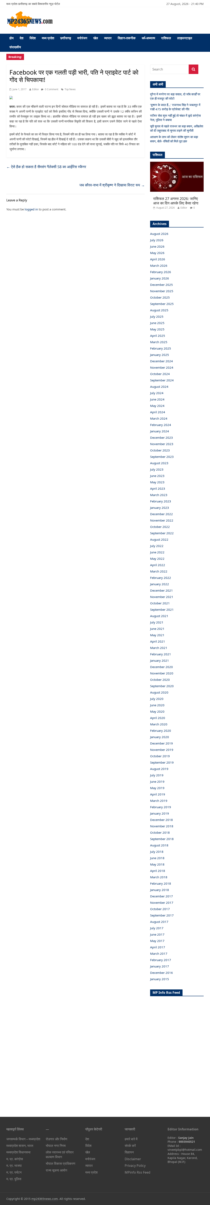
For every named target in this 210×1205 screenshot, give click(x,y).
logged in (31, 209)
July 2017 (156, 928)
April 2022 (157, 565)
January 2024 (159, 431)
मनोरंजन (82, 38)
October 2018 (160, 832)
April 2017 (157, 947)
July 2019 (156, 775)
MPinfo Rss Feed (137, 1172)
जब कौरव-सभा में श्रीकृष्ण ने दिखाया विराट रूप (112, 184)
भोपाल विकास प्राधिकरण (60, 1163)
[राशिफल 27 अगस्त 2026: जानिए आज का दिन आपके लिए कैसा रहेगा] (177, 164)
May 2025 (157, 329)
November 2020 (161, 673)
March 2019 (158, 801)
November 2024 (161, 367)
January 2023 (159, 508)
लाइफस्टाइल (184, 38)
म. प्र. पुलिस (13, 1179)
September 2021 (162, 609)
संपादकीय (15, 47)
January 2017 (159, 966)
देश (21, 38)
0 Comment (51, 89)
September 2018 (162, 839)
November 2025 (161, 291)
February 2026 (160, 272)
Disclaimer (133, 1159)
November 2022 (161, 520)
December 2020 (161, 667)
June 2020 (157, 705)
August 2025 (159, 310)
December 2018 (161, 820)
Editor (35, 89)
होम (11, 38)
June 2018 (157, 858)
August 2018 (159, 845)
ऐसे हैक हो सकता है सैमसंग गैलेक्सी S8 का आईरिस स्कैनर (46, 166)
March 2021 (158, 648)
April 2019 (157, 794)
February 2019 (160, 807)
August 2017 (159, 922)
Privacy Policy (135, 1165)
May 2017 (157, 941)
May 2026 (157, 253)
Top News (70, 89)
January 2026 (159, 278)
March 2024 (158, 418)
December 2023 (161, 437)
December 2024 (161, 361)
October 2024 (160, 374)
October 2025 (160, 297)
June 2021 (157, 629)
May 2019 (157, 788)
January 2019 (159, 813)
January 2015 (159, 979)
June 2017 (157, 934)
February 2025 (160, 348)
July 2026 (156, 240)
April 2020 (157, 718)
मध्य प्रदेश (48, 38)
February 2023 (160, 501)
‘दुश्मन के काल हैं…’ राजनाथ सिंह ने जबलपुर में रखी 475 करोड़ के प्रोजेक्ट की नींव (175, 107)
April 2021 (157, 641)
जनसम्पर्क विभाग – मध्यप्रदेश (23, 1139)
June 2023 (157, 476)
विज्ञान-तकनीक (127, 38)
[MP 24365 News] (30, 12)
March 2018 (158, 877)
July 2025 (156, 316)
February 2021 (160, 654)
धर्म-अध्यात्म (148, 38)
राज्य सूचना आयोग (56, 1170)
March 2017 (158, 953)
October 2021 (160, 603)
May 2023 (157, 482)
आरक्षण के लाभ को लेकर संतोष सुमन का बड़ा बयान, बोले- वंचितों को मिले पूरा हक (174, 139)
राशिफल (166, 38)
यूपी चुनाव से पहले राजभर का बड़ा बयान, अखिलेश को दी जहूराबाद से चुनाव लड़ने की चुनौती (176, 128)
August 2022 (159, 539)
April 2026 (157, 259)
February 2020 (160, 730)
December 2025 (161, 285)
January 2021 (159, 660)
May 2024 (157, 406)
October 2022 (160, 527)
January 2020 (159, 737)
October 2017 (160, 909)
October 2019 (160, 756)
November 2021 (161, 597)
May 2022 (157, 558)
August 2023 (159, 463)
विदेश (33, 38)
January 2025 (159, 355)
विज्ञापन (129, 1152)
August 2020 (159, 692)
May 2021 (157, 635)
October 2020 (160, 680)
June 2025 (157, 323)
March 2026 (158, 265)
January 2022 (159, 584)
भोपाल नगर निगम (56, 1145)
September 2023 (162, 457)
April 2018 (157, 871)
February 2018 (160, 883)
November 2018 (161, 826)
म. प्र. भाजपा (14, 1165)
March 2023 (158, 495)
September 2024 (162, 380)
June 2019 (157, 781)
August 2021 (159, 616)
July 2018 (156, 852)
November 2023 (161, 444)
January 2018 (159, 890)
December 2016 (161, 973)
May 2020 (157, 711)
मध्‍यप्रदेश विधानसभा (18, 1152)
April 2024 (157, 412)
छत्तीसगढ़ (65, 38)
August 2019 (159, 769)
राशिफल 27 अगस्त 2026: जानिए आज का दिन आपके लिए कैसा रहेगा (175, 200)
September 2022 (162, 533)
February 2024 (160, 425)
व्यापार (108, 38)
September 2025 (162, 304)
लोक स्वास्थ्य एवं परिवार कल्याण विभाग (60, 1154)
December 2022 (161, 514)
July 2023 (156, 469)
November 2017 (161, 902)
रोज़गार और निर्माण (56, 1139)
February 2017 (160, 960)
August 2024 (159, 386)
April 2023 (157, 488)
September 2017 (162, 915)
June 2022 (157, 552)
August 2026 (159, 234)
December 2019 (161, 743)
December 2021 (161, 590)
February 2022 (160, 578)
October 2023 (160, 450)
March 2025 (158, 342)
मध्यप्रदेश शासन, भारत (19, 1145)
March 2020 (158, 724)
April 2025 (157, 336)
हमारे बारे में (131, 1139)
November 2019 (161, 750)
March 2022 (158, 571)
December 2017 (161, 896)
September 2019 (162, 762)
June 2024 (157, 399)
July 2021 (156, 622)
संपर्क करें (130, 1145)
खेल (95, 38)
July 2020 (156, 699)
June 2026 (157, 246)
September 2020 (162, 686)
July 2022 (156, 546)
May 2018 (157, 864)
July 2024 (156, 393)
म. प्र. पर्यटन (14, 1172)
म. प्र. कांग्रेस (14, 1159)
